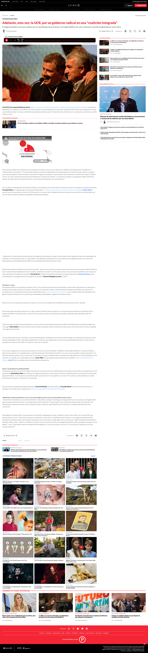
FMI (27, 1)
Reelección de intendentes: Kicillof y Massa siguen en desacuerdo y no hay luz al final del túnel (123, 133)
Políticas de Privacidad (138, 650)
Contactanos (63, 628)
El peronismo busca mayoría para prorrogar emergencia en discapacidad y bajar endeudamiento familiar (123, 138)
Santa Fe (68, 633)
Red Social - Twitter (69, 628)
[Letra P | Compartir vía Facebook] (135, 31)
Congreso (106, 633)
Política (12, 15)
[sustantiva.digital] (26, 648)
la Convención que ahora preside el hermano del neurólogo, (67, 190)
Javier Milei (15, 1)
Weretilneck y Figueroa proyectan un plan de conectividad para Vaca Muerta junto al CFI (122, 127)
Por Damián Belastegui (11, 31)
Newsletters (106, 9)
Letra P (6, 15)
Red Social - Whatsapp (86, 628)
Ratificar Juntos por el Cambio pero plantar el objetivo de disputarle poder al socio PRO (59, 107)
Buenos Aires (56, 633)
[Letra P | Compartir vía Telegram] (139, 31)
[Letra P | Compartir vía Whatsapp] (125, 31)
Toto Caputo (33, 1)
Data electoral (72, 9)
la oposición (27, 440)
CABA (62, 633)
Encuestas (90, 9)
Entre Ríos (75, 633)
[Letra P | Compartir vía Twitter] (130, 31)
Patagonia (98, 633)
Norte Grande (90, 633)
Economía (48, 633)
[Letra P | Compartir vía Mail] (144, 31)
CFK (22, 1)
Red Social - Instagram (78, 628)
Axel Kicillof (42, 1)
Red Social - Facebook (73, 628)
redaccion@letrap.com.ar (138, 649)
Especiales (54, 9)
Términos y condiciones (126, 650)
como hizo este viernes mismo (56, 292)
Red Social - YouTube (82, 628)
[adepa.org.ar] (19, 648)
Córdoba (81, 633)
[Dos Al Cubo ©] (7, 648)
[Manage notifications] (144, 644)
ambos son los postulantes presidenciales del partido (47, 389)
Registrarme (142, 5)
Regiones (40, 9)
